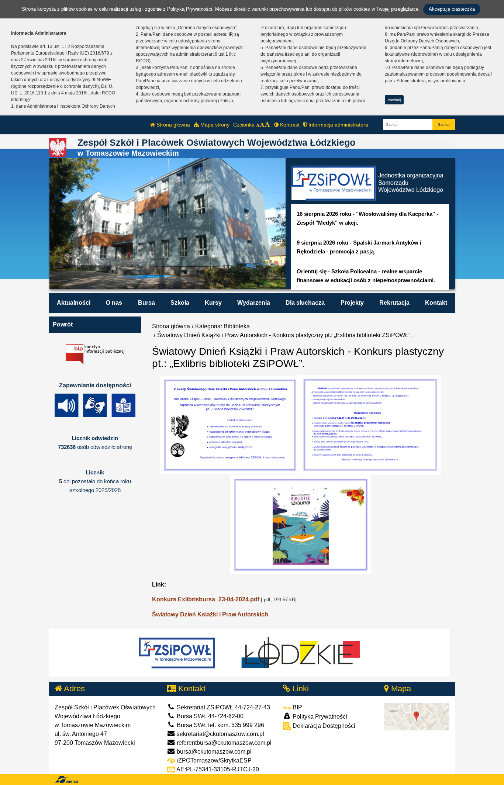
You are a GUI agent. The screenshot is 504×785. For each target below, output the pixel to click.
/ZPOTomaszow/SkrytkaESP (213, 760)
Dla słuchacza (305, 303)
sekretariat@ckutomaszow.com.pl (219, 734)
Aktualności (73, 303)
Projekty (352, 303)
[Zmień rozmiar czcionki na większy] (262, 125)
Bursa (146, 303)
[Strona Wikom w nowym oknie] (66, 779)
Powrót (63, 324)
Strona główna (172, 125)
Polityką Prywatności (189, 9)
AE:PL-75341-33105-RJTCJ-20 (217, 769)
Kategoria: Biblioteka (222, 326)
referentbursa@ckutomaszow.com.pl (223, 743)
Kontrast (289, 125)
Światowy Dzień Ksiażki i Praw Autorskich (210, 614)
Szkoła (179, 303)
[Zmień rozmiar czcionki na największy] (267, 125)
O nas (114, 303)
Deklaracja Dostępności (323, 726)
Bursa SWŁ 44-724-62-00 (209, 716)
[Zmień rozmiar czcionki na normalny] (258, 125)
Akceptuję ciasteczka (452, 9)
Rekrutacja (394, 303)
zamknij (394, 100)
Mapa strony (214, 125)
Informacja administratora (337, 125)
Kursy (213, 303)
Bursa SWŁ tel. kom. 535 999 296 (219, 725)
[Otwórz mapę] (416, 716)
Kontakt (436, 303)
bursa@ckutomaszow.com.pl (213, 751)
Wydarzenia (253, 303)
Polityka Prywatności (319, 716)
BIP (296, 707)
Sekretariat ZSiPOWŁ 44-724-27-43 (222, 707)
